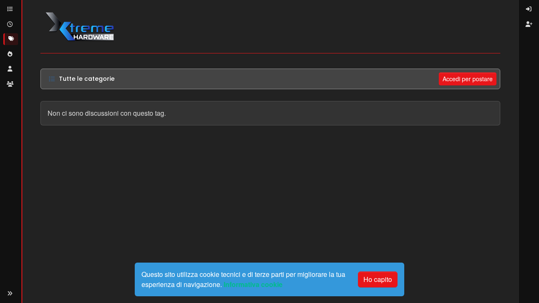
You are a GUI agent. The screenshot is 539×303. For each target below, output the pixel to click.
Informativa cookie (253, 284)
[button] (10, 293)
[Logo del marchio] (79, 26)
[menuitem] (529, 9)
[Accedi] (529, 9)
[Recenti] (10, 24)
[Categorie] (10, 9)
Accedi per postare (468, 78)
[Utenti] (10, 69)
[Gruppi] (10, 84)
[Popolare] (10, 54)
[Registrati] (529, 24)
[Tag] (10, 39)
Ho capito (377, 279)
